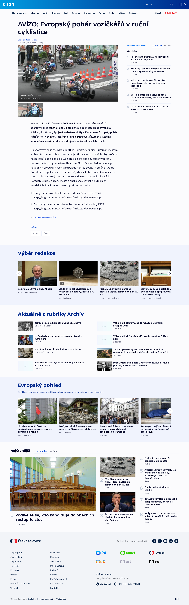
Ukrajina (35, 12)
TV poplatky (16, 561)
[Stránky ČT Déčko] (100, 561)
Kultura (121, 12)
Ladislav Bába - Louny (27, 40)
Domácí (56, 12)
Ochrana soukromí (45, 599)
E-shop (13, 579)
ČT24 (46, 233)
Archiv (35, 233)
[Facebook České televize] (160, 541)
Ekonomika (89, 12)
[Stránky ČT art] (125, 561)
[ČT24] (8, 4)
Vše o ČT (14, 587)
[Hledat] (171, 4)
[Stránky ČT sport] (127, 552)
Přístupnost (61, 599)
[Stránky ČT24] (101, 552)
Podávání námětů (58, 579)
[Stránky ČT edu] (154, 561)
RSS (177, 599)
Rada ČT (54, 570)
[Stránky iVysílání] (157, 552)
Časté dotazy (56, 583)
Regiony (76, 12)
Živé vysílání (16, 557)
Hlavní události (19, 12)
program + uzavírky (44, 217)
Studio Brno (55, 561)
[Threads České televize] (176, 541)
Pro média (55, 552)
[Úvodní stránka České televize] (25, 541)
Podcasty (133, 12)
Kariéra (53, 574)
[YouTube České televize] (165, 541)
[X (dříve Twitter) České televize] (171, 541)
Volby (45, 12)
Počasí (102, 12)
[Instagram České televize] (154, 541)
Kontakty (54, 587)
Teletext (14, 565)
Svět (66, 12)
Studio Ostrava (57, 565)
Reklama (54, 557)
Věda (111, 12)
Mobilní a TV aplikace (20, 583)
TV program (16, 552)
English (31, 599)
